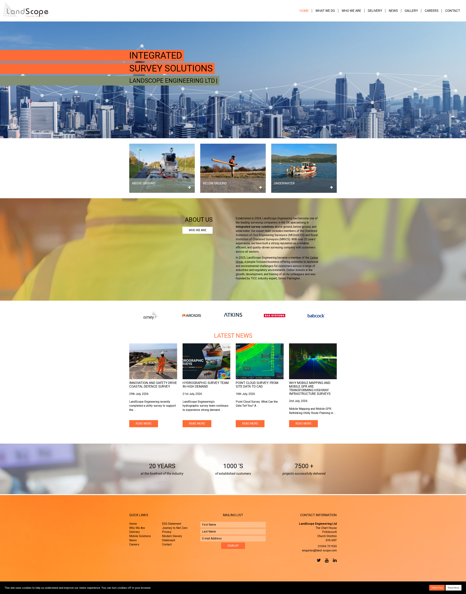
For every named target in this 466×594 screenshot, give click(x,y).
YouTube (326, 560)
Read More (144, 423)
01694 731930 (327, 546)
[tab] (233, 335)
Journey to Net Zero (174, 528)
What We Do (325, 11)
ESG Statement (171, 523)
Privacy (166, 532)
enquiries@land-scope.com (319, 550)
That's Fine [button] (437, 587)
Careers (432, 11)
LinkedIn (334, 560)
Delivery (375, 11)
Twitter (318, 560)
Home (304, 11)
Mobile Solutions (140, 536)
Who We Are (351, 11)
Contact (452, 11)
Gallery (411, 11)
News (393, 11)
